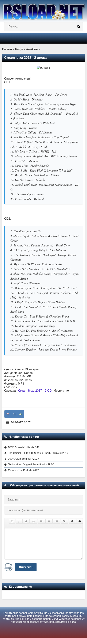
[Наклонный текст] (19, 521)
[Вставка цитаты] (79, 521)
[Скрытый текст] (72, 521)
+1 (14, 414)
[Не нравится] (8, 414)
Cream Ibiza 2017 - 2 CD (35, 390)
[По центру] (49, 521)
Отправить (25, 567)
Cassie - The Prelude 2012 (23, 470)
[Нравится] (20, 414)
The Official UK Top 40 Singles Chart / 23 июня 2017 (38, 453)
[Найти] (78, 26)
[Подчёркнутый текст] (26, 521)
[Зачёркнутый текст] (33, 521)
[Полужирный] (12, 521)
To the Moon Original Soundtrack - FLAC (31, 464)
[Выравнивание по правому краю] (56, 521)
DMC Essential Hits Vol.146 (23, 447)
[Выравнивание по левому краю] (41, 521)
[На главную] (43, 10)
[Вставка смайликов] (64, 521)
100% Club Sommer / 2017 (23, 458)
